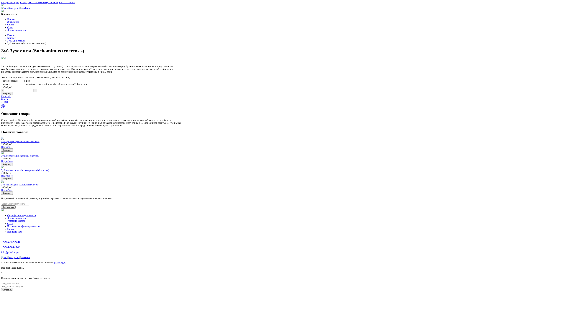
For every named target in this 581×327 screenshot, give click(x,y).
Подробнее (7, 147)
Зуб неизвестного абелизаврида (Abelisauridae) (25, 170)
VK (3, 104)
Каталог (11, 19)
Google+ (5, 99)
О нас (10, 27)
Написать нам (14, 231)
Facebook (6, 96)
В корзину (6, 93)
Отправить (7, 290)
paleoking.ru (60, 262)
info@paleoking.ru (10, 2)
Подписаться (8, 207)
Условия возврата (16, 221)
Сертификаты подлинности (21, 215)
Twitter (4, 102)
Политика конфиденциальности (23, 226)
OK (3, 107)
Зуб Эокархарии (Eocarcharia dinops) (19, 184)
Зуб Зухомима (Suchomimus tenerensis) (20, 141)
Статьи (11, 24)
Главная (11, 35)
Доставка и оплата (16, 30)
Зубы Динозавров (16, 40)
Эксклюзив (13, 22)
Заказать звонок (67, 2)
